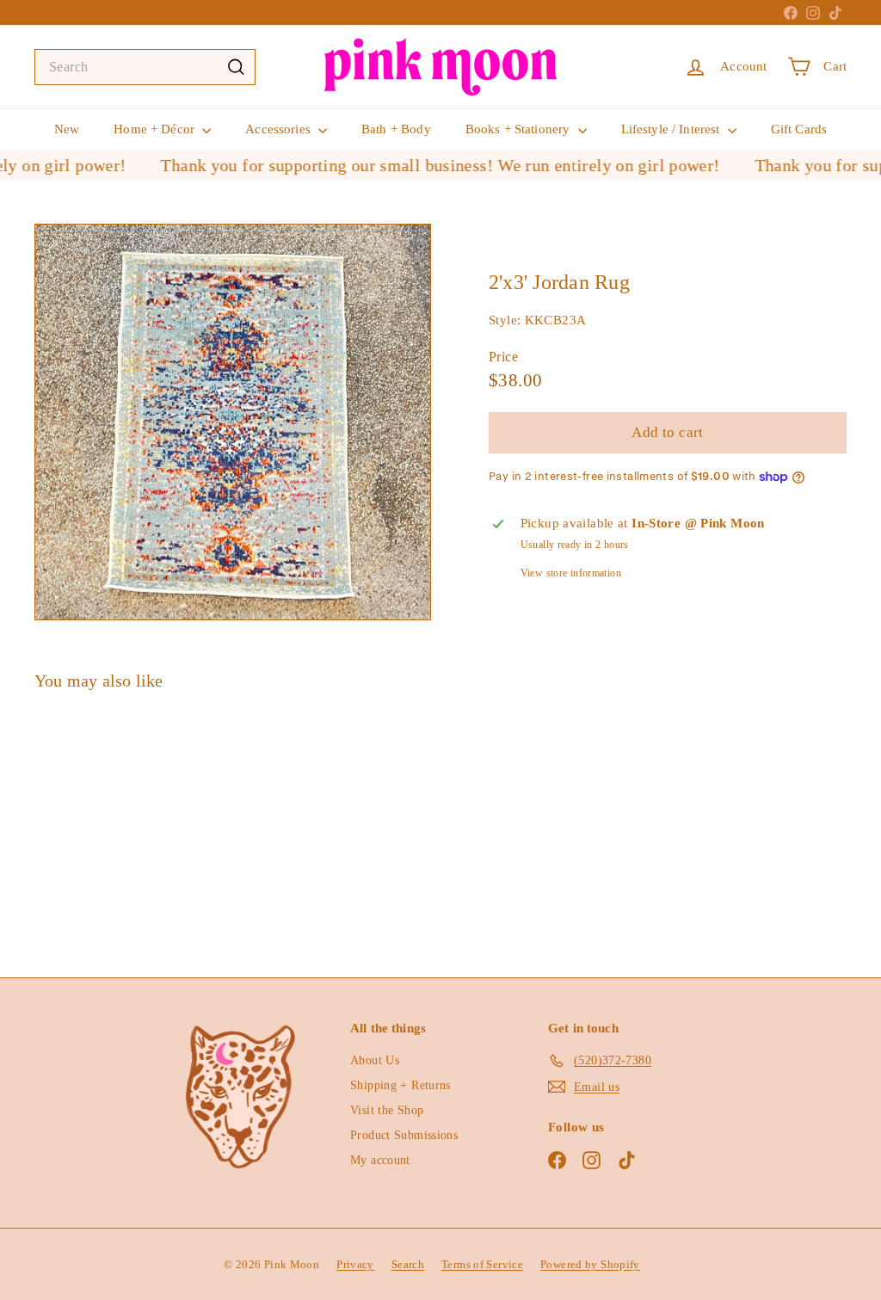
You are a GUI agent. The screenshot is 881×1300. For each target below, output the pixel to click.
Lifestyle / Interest (672, 129)
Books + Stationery (519, 129)
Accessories (279, 129)
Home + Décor (156, 129)
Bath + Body (396, 129)
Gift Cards (799, 129)
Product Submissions (404, 1135)
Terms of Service (482, 1264)
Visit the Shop (386, 1110)
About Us (374, 1060)
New (66, 129)
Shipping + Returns (400, 1085)
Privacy (355, 1264)
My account (380, 1160)
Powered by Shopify (590, 1264)
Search (407, 1264)
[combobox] (145, 67)
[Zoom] (232, 422)
